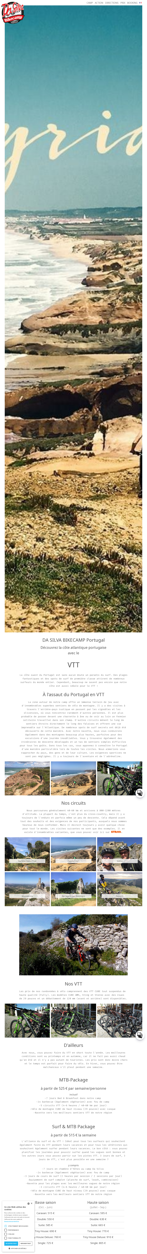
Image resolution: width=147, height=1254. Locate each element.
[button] (18, 1248)
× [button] (31, 1203)
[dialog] (18, 1226)
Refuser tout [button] (26, 1243)
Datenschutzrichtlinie (11, 1221)
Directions (111, 2)
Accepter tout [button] (11, 1243)
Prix (122, 2)
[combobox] (28, 1204)
